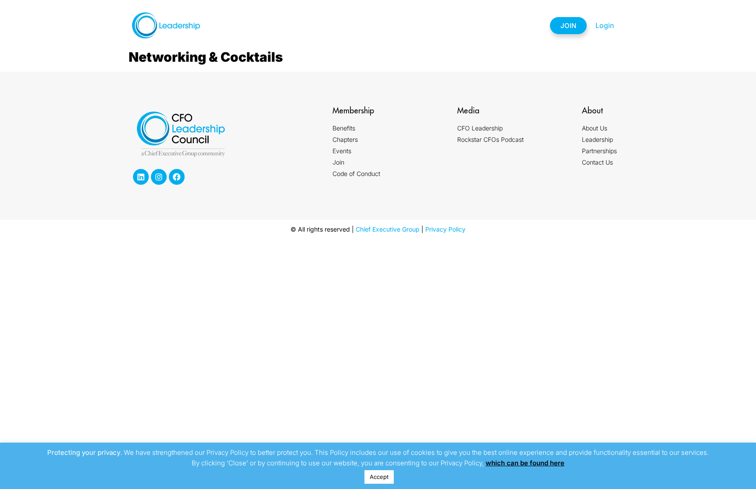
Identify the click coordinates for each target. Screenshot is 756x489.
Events (403, 25)
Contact (515, 25)
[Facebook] (177, 177)
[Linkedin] (141, 177)
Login (604, 25)
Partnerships (459, 25)
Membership (303, 25)
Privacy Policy (445, 229)
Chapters (357, 25)
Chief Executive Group (388, 229)
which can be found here (525, 463)
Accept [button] (379, 476)
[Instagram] (159, 177)
